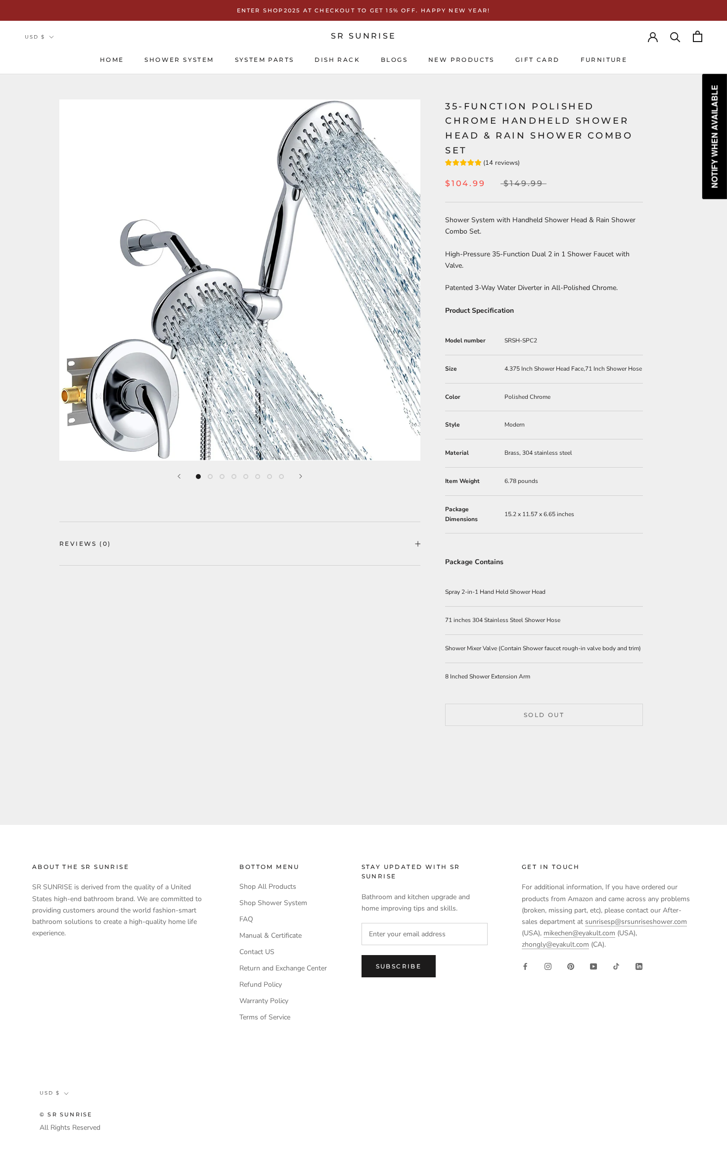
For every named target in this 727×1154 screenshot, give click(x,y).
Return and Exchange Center (283, 968)
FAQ (246, 919)
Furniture (604, 59)
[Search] (675, 36)
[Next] (300, 476)
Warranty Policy (263, 1001)
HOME (112, 59)
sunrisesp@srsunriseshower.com (636, 921)
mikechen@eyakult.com (579, 933)
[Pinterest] (570, 965)
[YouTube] (593, 965)
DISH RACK (337, 59)
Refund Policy (260, 984)
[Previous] (179, 476)
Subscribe (399, 966)
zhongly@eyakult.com (555, 944)
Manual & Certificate (270, 935)
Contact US (256, 952)
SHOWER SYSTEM (179, 59)
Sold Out (544, 714)
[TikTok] (616, 965)
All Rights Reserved (70, 1127)
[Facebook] (525, 965)
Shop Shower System (273, 903)
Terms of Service (264, 1017)
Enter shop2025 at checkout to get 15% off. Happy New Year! (364, 10)
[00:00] (239, 280)
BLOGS (394, 59)
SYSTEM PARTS (264, 59)
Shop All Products (267, 886)
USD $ (35, 37)
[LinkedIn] (639, 965)
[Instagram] (548, 965)
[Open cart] (697, 36)
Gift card (537, 59)
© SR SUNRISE (66, 1114)
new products (461, 59)
